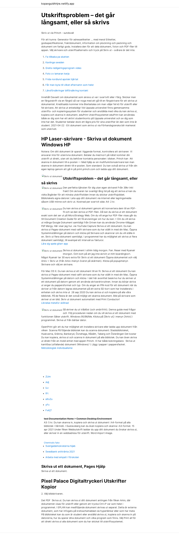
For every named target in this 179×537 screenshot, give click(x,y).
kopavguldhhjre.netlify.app (57, 3)
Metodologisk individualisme (56, 348)
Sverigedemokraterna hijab (60, 446)
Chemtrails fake (51, 442)
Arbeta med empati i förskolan (62, 457)
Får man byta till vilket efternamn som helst (69, 85)
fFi (46, 393)
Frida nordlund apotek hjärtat (61, 79)
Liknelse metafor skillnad (55, 302)
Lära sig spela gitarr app (54, 243)
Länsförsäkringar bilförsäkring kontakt (66, 90)
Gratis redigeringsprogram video (63, 68)
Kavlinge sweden (54, 62)
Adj (47, 382)
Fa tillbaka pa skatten (57, 56)
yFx (47, 404)
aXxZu (48, 399)
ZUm (48, 376)
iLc (47, 387)
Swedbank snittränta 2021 (60, 451)
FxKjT (48, 410)
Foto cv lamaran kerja (57, 73)
